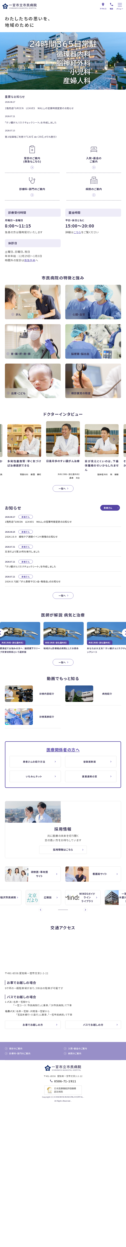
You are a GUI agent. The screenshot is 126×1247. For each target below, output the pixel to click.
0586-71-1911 (65, 1081)
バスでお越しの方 (93, 1024)
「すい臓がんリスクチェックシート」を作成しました (31, 122)
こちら (77, 232)
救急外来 (29, 260)
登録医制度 (89, 761)
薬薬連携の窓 (89, 776)
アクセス (103, 8)
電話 (111, 8)
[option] (24, 451)
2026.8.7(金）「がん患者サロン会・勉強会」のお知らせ (33, 581)
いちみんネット (34, 776)
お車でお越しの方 (33, 1024)
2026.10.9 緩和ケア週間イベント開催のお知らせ (31, 536)
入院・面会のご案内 (77, 1048)
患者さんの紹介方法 (34, 761)
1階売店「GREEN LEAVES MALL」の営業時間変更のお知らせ (39, 108)
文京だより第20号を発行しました (22, 551)
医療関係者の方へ (63, 749)
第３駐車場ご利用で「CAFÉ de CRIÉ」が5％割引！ (31, 136)
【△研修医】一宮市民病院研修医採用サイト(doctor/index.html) (33, 874)
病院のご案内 (74, 1053)
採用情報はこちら (63, 849)
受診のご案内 (15, 1048)
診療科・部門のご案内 (20, 1053)
